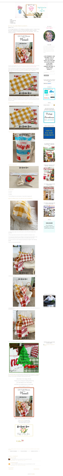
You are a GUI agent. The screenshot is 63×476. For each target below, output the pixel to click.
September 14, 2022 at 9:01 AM (18, 460)
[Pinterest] (49, 28)
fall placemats (11, 131)
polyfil (10, 164)
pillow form (15, 164)
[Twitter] (47, 28)
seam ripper (11, 189)
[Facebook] (46, 28)
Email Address (46, 72)
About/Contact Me (13, 20)
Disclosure (11, 21)
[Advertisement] (49, 248)
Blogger (33, 473)
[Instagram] (50, 28)
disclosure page (33, 66)
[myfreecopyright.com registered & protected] (49, 345)
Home (11, 19)
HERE (22, 420)
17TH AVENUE (33, 474)
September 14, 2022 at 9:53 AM (18, 465)
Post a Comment (11, 467)
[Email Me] (51, 28)
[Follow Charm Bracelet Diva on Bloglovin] (47, 83)
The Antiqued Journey (13, 462)
